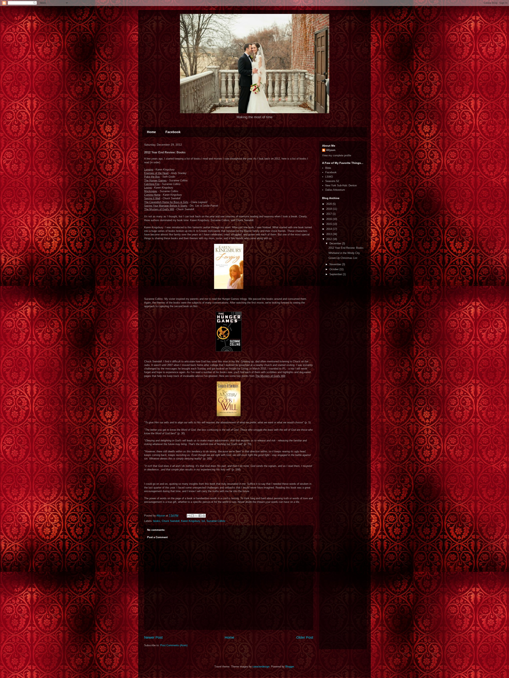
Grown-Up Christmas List (342, 257)
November (335, 264)
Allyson (330, 150)
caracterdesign (261, 666)
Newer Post (153, 637)
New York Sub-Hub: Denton (341, 185)
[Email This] (189, 516)
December (335, 243)
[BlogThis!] (192, 516)
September (336, 274)
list (203, 520)
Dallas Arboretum (335, 189)
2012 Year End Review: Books (345, 247)
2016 (329, 219)
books (156, 520)
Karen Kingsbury (190, 520)
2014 (329, 228)
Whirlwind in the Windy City (344, 252)
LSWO (329, 176)
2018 (329, 208)
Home (151, 132)
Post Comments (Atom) (173, 645)
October (334, 269)
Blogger (289, 666)
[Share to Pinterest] (204, 516)
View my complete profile (336, 155)
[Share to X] (196, 516)
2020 (329, 203)
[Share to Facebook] (200, 516)
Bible (328, 167)
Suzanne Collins (216, 520)
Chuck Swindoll (171, 520)
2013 (329, 234)
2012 (329, 239)
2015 (329, 223)
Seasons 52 (332, 181)
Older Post (304, 637)
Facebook (173, 132)
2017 (329, 213)
